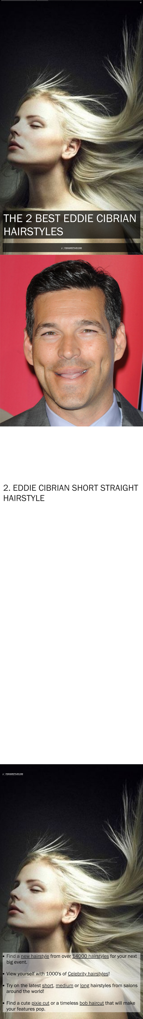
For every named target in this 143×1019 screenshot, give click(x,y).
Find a (13, 956)
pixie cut (40, 1003)
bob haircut (92, 1003)
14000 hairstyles (90, 956)
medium (64, 985)
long (84, 985)
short (47, 985)
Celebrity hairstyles (88, 974)
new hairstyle (35, 956)
